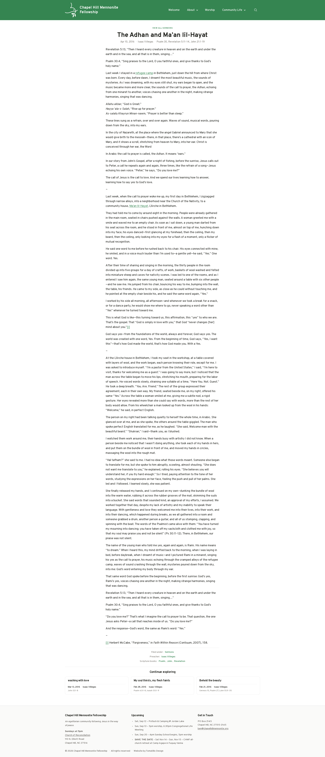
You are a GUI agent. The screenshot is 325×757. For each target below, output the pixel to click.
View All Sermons (162, 28)
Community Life (232, 10)
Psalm (162, 661)
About (191, 10)
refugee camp (144, 73)
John (169, 661)
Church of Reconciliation (77, 735)
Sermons (169, 652)
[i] (128, 327)
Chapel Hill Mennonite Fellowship (99, 10)
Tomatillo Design (154, 751)
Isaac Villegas (168, 656)
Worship (210, 10)
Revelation (179, 661)
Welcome (174, 10)
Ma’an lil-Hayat (138, 206)
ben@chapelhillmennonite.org (213, 728)
